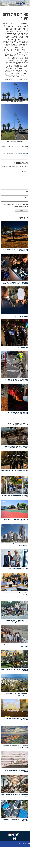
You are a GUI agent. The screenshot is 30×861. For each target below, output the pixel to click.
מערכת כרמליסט (23, 79)
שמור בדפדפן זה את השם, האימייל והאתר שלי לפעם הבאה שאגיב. (15, 206)
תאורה (8, 147)
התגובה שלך (23, 171)
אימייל (26, 198)
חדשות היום (18, 154)
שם (27, 192)
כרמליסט (25, 154)
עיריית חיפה (14, 147)
